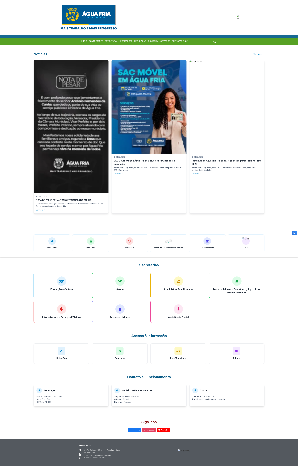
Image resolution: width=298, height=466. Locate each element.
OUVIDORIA (153, 41)
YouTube (164, 430)
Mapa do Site (85, 446)
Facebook (136, 430)
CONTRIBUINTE (96, 41)
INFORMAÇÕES (125, 41)
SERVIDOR (165, 41)
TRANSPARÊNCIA (180, 41)
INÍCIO (84, 41)
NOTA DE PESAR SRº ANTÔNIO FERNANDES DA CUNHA (63, 200)
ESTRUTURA (111, 41)
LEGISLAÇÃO (140, 41)
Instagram (150, 430)
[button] (214, 41)
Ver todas (258, 54)
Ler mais (39, 210)
